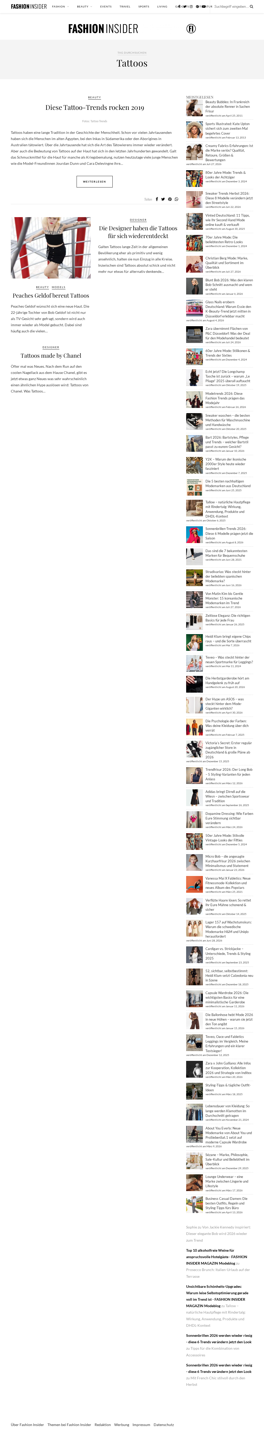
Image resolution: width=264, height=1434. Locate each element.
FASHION (58, 6)
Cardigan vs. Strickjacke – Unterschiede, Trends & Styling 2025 (228, 953)
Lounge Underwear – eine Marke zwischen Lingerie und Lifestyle (226, 1181)
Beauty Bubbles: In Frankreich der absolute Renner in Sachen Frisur (227, 106)
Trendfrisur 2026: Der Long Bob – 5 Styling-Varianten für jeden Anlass (228, 774)
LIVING (162, 6)
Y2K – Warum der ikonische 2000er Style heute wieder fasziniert (225, 464)
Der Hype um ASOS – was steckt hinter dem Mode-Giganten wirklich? (224, 703)
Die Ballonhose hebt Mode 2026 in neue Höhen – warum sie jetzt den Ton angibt (229, 1019)
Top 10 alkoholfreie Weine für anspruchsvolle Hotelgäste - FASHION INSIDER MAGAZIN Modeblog (216, 1256)
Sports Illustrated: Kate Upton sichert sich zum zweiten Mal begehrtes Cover (227, 128)
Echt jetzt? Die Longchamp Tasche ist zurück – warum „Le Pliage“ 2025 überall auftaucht (227, 376)
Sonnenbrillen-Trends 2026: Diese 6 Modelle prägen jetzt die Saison (229, 533)
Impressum (141, 1424)
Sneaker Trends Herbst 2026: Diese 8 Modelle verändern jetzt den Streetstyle (229, 198)
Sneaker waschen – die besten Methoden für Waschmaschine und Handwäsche (227, 420)
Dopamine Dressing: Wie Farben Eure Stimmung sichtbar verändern (229, 818)
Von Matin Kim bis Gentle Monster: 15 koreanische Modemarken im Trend (224, 598)
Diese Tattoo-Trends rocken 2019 (94, 107)
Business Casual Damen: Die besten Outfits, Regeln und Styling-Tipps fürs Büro (226, 1203)
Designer (138, 219)
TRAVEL (125, 6)
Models (58, 287)
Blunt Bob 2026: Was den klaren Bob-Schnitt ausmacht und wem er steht (229, 284)
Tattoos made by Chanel (51, 355)
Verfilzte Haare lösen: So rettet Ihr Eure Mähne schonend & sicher (228, 905)
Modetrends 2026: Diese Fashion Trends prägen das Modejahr (225, 398)
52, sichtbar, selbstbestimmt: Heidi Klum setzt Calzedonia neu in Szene (229, 975)
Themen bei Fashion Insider (69, 1424)
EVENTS (106, 6)
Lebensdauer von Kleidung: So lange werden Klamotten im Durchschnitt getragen (227, 1110)
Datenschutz (164, 1424)
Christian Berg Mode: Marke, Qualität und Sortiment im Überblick (226, 262)
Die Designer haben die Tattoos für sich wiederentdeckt (138, 232)
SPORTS (143, 6)
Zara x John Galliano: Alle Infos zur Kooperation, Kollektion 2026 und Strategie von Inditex (228, 1068)
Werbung (121, 1424)
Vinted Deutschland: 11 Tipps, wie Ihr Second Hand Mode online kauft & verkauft (227, 220)
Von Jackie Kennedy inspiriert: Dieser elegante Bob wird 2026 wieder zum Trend (218, 1233)
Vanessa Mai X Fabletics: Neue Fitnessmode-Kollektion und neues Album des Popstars (228, 883)
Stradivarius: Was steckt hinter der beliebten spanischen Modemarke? (228, 576)
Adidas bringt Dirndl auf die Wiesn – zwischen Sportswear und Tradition (227, 796)
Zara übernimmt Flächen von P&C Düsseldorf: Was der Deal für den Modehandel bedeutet (227, 333)
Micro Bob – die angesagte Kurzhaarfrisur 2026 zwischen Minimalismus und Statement (227, 861)
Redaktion (103, 1424)
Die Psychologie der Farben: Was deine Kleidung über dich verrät (227, 725)
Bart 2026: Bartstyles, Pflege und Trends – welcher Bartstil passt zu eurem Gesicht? (227, 442)
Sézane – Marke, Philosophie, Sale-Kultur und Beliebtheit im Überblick (227, 1159)
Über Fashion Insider (27, 1424)
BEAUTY (82, 6)
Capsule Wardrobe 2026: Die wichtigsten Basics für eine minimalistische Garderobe (227, 997)
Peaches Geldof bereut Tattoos (51, 295)
